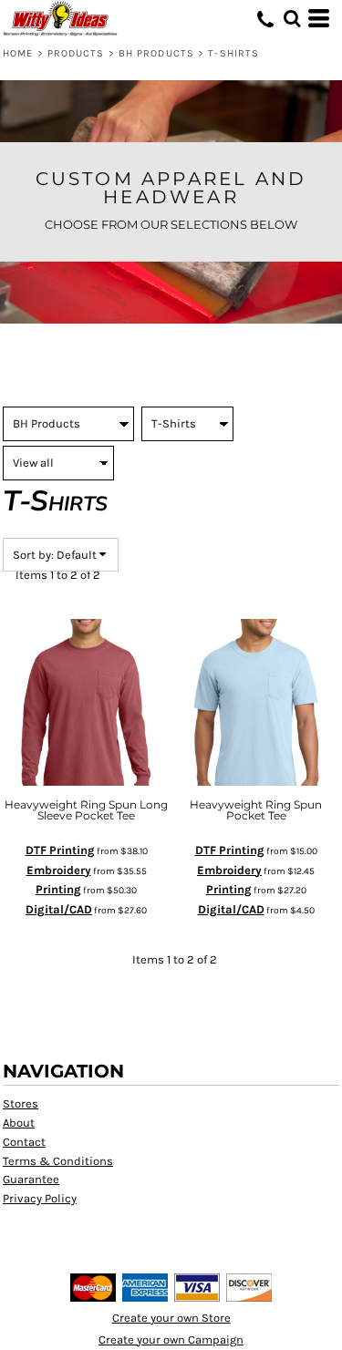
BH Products (156, 53)
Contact (24, 1142)
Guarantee (31, 1179)
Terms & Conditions (58, 1161)
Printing (58, 889)
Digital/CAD (59, 909)
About (19, 1122)
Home (18, 53)
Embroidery (58, 870)
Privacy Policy (40, 1198)
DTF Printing (60, 850)
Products (76, 53)
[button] (292, 18)
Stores (20, 1103)
